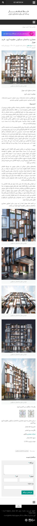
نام (16, 476)
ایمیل (31, 476)
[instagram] (29, 520)
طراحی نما (32, 27)
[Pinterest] (26, 520)
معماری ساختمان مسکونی (22, 451)
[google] (33, 520)
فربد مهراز (25, 27)
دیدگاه (31, 463)
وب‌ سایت (30, 484)
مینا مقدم (29, 46)
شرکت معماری (31, 434)
